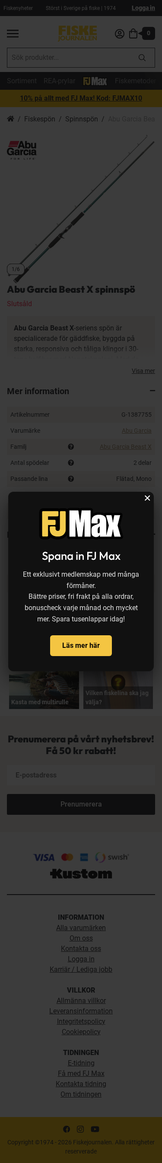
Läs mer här (81, 645)
